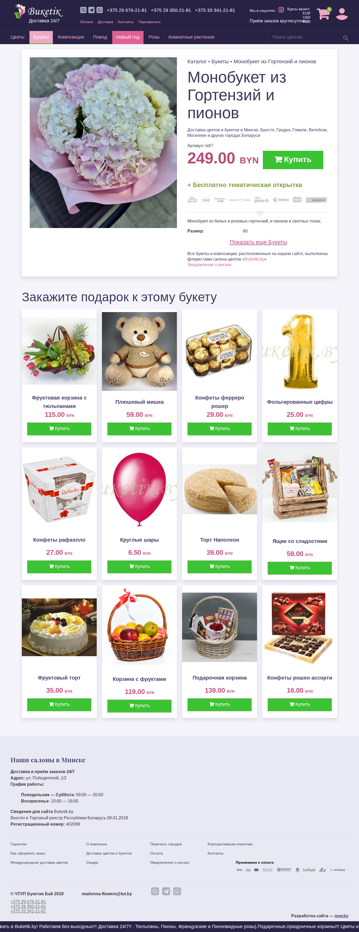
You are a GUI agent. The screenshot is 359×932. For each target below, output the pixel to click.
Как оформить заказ (28, 853)
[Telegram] (166, 891)
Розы (154, 37)
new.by (341, 916)
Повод (100, 37)
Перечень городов (166, 844)
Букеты (41, 37)
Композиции (71, 37)
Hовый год (128, 37)
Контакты (126, 22)
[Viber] (155, 891)
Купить (296, 159)
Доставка (105, 22)
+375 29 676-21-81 (127, 10)
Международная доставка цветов (39, 862)
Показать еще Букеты (258, 242)
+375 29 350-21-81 (171, 10)
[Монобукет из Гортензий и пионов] (103, 226)
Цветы (17, 37)
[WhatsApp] (177, 891)
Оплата (86, 22)
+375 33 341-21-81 (215, 10)
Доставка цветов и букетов (109, 853)
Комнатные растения (191, 37)
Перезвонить (150, 22)
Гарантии (19, 844)
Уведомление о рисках (209, 264)
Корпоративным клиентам (230, 844)
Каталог (197, 61)
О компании (96, 844)
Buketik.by (254, 259)
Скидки (92, 862)
